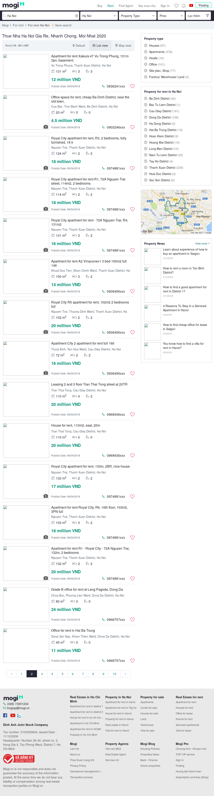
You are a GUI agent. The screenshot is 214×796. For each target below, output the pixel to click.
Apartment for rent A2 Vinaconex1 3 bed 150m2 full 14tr (89, 263)
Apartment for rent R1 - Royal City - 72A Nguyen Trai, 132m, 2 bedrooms (90, 550)
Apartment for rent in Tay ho (120, 707)
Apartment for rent (186, 702)
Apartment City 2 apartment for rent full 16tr (82, 343)
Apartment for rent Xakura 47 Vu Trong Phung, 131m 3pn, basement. (90, 58)
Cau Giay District (164, 111)
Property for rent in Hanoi (119, 719)
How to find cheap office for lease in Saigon (185, 327)
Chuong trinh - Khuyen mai (191, 748)
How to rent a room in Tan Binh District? (183, 270)
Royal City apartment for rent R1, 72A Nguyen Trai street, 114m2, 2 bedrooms (88, 181)
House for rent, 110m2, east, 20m (75, 425)
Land (143, 719)
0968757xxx (116, 619)
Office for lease (184, 713)
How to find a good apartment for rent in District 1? (185, 289)
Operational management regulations (87, 771)
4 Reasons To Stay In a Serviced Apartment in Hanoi (184, 308)
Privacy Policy (78, 765)
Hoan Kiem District (163, 136)
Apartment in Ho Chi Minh (84, 723)
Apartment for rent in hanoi (120, 702)
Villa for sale (147, 730)
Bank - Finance (149, 760)
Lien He (74, 748)
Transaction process (81, 777)
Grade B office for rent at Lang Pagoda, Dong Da (87, 589)
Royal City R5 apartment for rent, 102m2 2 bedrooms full (90, 304)
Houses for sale (149, 713)
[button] (183, 5)
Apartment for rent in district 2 (86, 712)
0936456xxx (116, 291)
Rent (110, 6)
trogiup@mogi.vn (18, 708)
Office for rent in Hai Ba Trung (73, 630)
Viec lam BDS (113, 748)
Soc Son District (162, 180)
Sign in (180, 760)
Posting (204, 5)
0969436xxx (116, 414)
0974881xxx (116, 168)
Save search (63, 25)
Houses (157, 45)
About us (75, 754)
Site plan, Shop (162, 70)
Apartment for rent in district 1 (86, 706)
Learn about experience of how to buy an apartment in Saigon (185, 251)
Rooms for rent (184, 719)
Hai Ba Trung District (166, 130)
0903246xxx (116, 127)
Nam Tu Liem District (166, 155)
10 (114, 674)
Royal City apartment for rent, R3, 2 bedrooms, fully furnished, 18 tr (88, 140)
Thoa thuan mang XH (82, 760)
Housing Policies (150, 748)
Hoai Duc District (162, 174)
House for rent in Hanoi (118, 713)
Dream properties (150, 765)
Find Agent (126, 6)
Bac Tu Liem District (164, 105)
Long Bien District (164, 149)
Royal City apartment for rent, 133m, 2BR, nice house (90, 466)
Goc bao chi (112, 760)
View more (201, 243)
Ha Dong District (162, 123)
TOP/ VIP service (185, 754)
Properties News (149, 754)
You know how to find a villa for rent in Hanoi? (183, 345)
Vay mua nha (146, 6)
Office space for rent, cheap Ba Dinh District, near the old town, (90, 99)
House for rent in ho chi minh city (87, 717)
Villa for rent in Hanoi (117, 730)
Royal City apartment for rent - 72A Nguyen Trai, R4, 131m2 (89, 222)
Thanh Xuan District (166, 167)
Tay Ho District (161, 161)
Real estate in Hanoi (117, 725)
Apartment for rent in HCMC (85, 729)
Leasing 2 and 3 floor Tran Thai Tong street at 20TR (89, 384)
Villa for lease (183, 730)
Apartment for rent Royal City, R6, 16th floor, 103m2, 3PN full (89, 509)
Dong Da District (164, 117)
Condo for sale (148, 707)
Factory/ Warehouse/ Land (169, 77)
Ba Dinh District (162, 98)
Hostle (156, 58)
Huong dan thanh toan (188, 771)
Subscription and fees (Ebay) (192, 777)
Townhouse (147, 725)
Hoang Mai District (164, 142)
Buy (99, 6)
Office (157, 64)
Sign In (165, 6)
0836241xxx (116, 86)
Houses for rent (184, 707)
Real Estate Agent (115, 754)
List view (102, 45)
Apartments (160, 52)
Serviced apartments (187, 725)
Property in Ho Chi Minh (83, 734)
